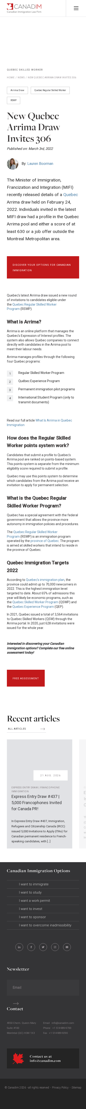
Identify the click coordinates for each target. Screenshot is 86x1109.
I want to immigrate (34, 884)
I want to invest (30, 909)
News (21, 77)
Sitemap (76, 1087)
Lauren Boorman (40, 163)
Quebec (70, 194)
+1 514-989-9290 (58, 1033)
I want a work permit (34, 901)
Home (10, 77)
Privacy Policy (60, 1087)
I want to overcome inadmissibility (45, 925)
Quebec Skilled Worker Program (35, 602)
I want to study (30, 892)
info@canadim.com (63, 1023)
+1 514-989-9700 (61, 1028)
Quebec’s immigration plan (45, 580)
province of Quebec (45, 541)
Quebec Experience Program (33, 606)
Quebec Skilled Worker (25, 69)
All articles (17, 729)
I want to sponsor (32, 917)
